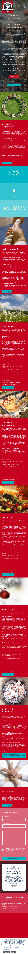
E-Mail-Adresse (5, 816)
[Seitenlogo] (7, 7)
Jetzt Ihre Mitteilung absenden (14, 858)
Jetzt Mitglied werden (14, 76)
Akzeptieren (14, 886)
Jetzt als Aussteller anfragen (8, 387)
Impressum (17, 947)
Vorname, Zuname (6, 823)
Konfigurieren (6, 949)
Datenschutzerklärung (14, 883)
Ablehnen (13, 952)
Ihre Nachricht (5, 830)
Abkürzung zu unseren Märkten (14, 84)
